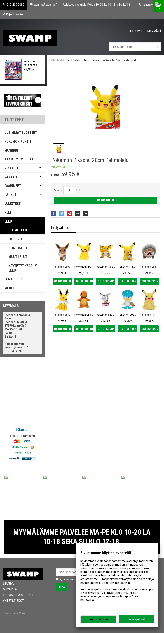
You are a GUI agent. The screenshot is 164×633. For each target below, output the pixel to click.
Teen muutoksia (98, 619)
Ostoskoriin (105, 200)
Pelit (8, 212)
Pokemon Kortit (18, 141)
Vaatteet (12, 177)
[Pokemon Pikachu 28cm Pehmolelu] (105, 107)
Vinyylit (11, 168)
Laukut (10, 195)
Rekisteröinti (149, 4)
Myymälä (154, 31)
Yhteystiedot (13, 601)
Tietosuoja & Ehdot (18, 595)
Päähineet (12, 186)
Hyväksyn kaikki (136, 619)
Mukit (9, 288)
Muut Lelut (17, 257)
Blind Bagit (18, 248)
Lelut (9, 221)
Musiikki (11, 150)
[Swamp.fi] (30, 36)
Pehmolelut (18, 230)
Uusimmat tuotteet (20, 132)
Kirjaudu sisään (15, 14)
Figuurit (15, 239)
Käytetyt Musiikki (19, 159)
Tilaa (62, 587)
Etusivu (136, 31)
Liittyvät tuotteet (63, 227)
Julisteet (12, 203)
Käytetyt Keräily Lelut (22, 268)
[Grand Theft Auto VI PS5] (13, 69)
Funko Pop (13, 279)
